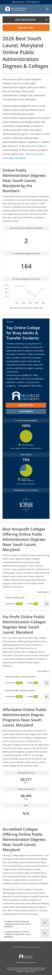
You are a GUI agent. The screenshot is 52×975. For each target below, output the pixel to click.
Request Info (26, 405)
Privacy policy (35, 947)
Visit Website (26, 411)
